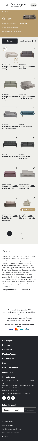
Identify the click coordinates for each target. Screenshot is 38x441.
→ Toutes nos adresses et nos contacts (16, 393)
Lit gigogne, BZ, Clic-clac (11, 32)
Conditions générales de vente (11, 429)
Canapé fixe (23, 23)
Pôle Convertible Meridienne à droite (27, 217)
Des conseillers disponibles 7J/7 (19, 310)
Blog (4, 363)
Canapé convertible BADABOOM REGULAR (10, 218)
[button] (16, 48)
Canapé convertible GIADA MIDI (27, 187)
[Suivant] (21, 238)
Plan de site (5, 436)
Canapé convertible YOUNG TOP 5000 (27, 98)
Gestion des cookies (10, 368)
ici (19, 315)
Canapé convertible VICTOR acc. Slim (10, 127)
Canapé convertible (9, 23)
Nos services (7, 349)
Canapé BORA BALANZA (25, 157)
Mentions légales (7, 425)
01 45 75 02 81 (14, 388)
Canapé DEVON (25, 126)
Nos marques (7, 341)
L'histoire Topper (9, 354)
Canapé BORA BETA (10, 156)
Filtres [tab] (10, 41)
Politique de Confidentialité (10, 433)
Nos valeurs (6, 345)
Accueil (4, 11)
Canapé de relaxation (10, 27)
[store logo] (19, 5)
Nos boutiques (8, 359)
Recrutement (7, 372)
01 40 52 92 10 (13, 390)
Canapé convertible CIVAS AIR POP (10, 187)
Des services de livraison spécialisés (19, 318)
